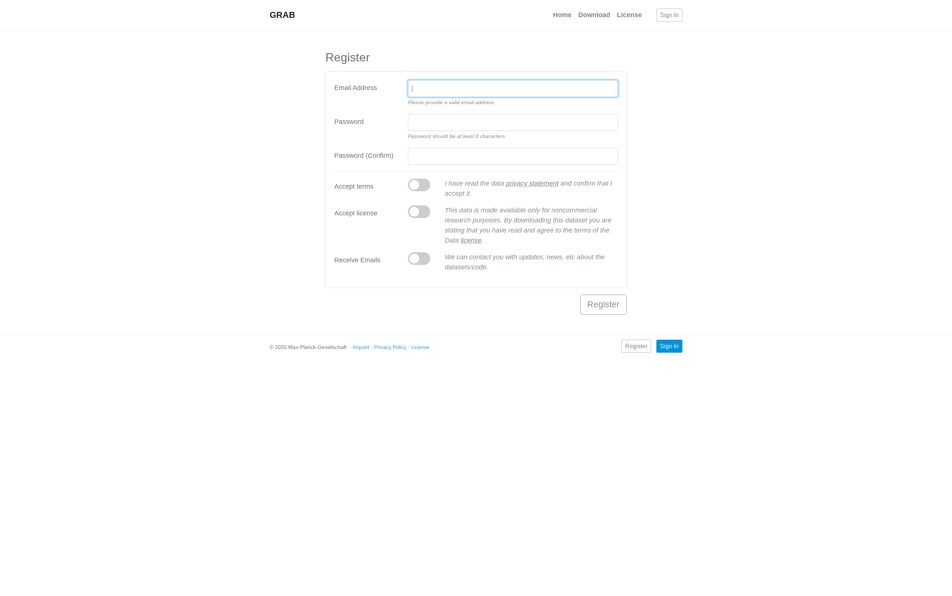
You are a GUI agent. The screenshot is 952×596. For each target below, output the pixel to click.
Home (562, 15)
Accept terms (353, 186)
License (629, 15)
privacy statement (532, 183)
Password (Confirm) (363, 155)
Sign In (669, 15)
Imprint (361, 347)
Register (636, 346)
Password (349, 121)
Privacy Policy (390, 347)
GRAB (282, 15)
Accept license (355, 213)
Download (594, 15)
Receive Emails (357, 260)
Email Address (355, 88)
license (471, 240)
